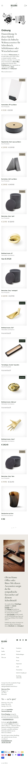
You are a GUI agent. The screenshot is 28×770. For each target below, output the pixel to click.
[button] (25, 6)
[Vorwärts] (16, 527)
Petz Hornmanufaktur (7, 515)
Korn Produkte (5, 107)
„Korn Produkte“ (11, 614)
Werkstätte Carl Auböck (7, 255)
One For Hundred (6, 367)
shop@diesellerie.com (8, 719)
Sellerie (6, 763)
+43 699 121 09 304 (6, 742)
